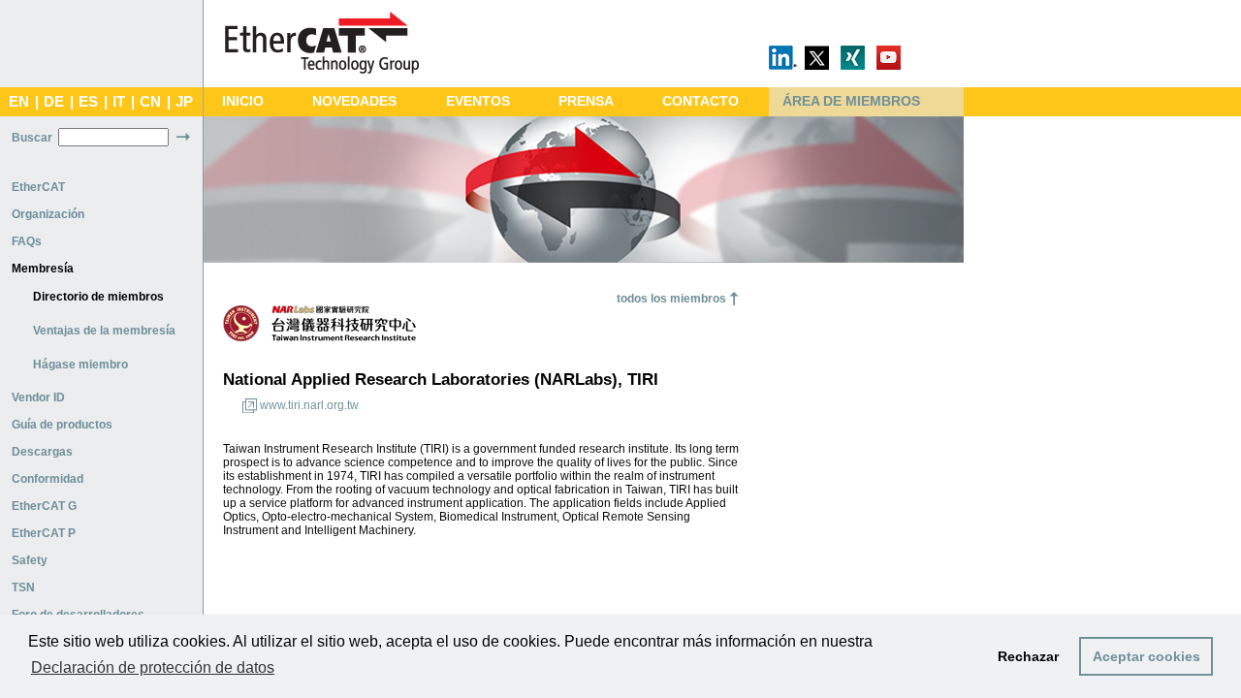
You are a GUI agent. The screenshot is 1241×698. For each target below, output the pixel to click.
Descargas (42, 452)
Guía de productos (62, 424)
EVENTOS (478, 101)
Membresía (43, 268)
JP (184, 102)
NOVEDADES (354, 101)
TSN (23, 587)
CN (150, 102)
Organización (48, 214)
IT (118, 102)
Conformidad (47, 479)
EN (19, 102)
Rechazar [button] (1028, 656)
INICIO (243, 101)
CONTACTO (700, 101)
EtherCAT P (44, 533)
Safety (30, 560)
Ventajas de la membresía (104, 330)
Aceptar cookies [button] (1146, 656)
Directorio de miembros (98, 296)
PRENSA (586, 101)
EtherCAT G (44, 506)
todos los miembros (671, 298)
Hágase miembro (80, 364)
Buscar (32, 137)
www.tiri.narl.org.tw (309, 405)
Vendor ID (38, 397)
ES (88, 102)
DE (54, 102)
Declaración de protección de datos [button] (152, 667)
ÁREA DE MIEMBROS (851, 101)
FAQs (27, 241)
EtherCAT (38, 187)
